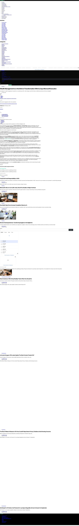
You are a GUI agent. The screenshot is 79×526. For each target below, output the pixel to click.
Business (3, 45)
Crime (3, 46)
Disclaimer (4, 18)
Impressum (4, 15)
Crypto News (4, 47)
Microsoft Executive (5, 115)
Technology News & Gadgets (7, 63)
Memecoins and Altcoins (6, 6)
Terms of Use (4, 17)
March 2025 (4, 37)
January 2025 (4, 39)
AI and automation (5, 43)
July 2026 (3, 23)
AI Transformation (4, 114)
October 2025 (4, 31)
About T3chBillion (5, 517)
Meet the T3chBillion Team (8, 14)
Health (3, 9)
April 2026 (3, 26)
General (3, 52)
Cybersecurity (4, 48)
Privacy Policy (4, 16)
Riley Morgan (4, 226)
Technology (4, 62)
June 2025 (4, 35)
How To (3, 11)
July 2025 (3, 34)
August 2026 (4, 22)
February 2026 (4, 27)
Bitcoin (3, 7)
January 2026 (4, 28)
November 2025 (4, 30)
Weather (3, 65)
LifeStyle (3, 10)
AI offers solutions (7, 138)
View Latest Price (3, 168)
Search (1, 228)
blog (3, 519)
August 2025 (4, 33)
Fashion (3, 8)
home (3, 520)
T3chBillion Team (4, 191)
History (3, 54)
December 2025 (4, 29)
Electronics (4, 49)
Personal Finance (5, 60)
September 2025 (5, 32)
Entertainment (4, 5)
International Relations (6, 56)
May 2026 (3, 25)
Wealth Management (5, 116)
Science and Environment (6, 61)
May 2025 (3, 36)
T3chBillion (2, 0)
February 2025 (4, 38)
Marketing (3, 58)
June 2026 (4, 24)
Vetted (3, 64)
